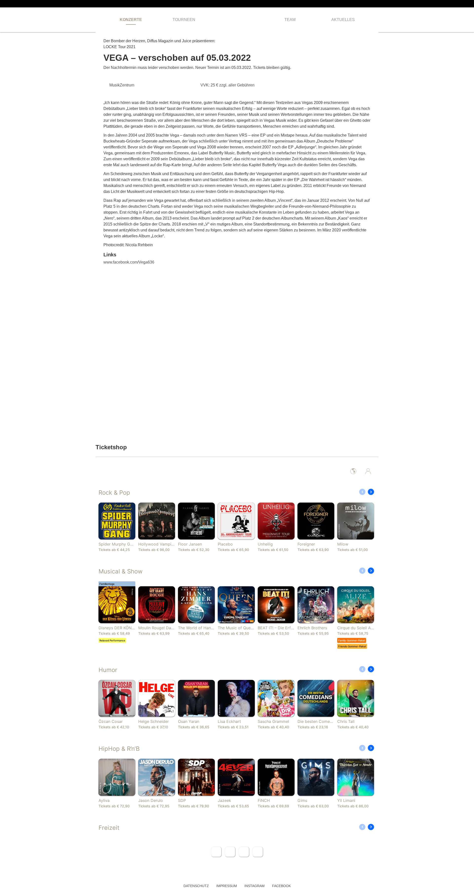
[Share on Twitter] (230, 852)
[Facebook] (369, 3)
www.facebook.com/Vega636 (128, 262)
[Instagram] (376, 3)
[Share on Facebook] (216, 852)
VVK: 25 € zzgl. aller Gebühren (228, 85)
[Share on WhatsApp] (244, 852)
